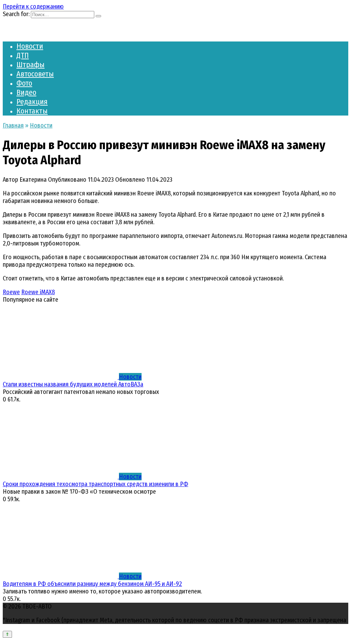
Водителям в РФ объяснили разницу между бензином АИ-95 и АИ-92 (92, 584)
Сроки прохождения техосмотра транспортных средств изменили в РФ (95, 484)
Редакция (32, 101)
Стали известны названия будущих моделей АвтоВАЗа (73, 384)
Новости (29, 46)
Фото (24, 83)
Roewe (11, 292)
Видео (26, 92)
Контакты (32, 111)
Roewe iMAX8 (38, 292)
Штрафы (30, 64)
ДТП (22, 55)
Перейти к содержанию (33, 6)
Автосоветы (35, 74)
